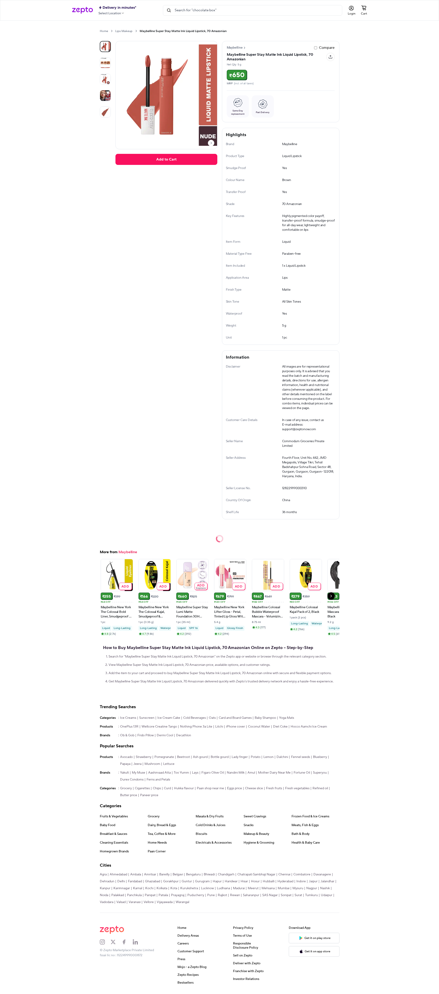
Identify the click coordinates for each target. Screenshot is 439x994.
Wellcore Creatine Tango (159, 727)
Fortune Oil (302, 773)
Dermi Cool (165, 735)
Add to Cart (166, 159)
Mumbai (283, 888)
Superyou (320, 773)
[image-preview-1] (105, 62)
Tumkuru (311, 895)
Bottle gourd (220, 757)
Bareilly (164, 874)
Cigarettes (142, 788)
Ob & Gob (127, 735)
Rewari (235, 895)
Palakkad (117, 895)
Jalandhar (327, 881)
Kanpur (105, 888)
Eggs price (234, 788)
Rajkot (222, 895)
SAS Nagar (270, 895)
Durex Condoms (132, 780)
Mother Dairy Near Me (274, 773)
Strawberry (143, 757)
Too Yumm (181, 773)
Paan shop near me (210, 788)
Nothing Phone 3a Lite (196, 727)
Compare (327, 47)
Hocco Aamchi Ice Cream (309, 727)
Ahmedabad (118, 874)
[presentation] (111, 31)
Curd (167, 788)
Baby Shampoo (265, 718)
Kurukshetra (189, 888)
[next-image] (211, 143)
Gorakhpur (171, 881)
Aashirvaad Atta (159, 773)
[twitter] (116, 941)
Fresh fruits (274, 788)
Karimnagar (121, 888)
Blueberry (320, 757)
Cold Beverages (194, 718)
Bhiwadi (209, 874)
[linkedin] (138, 941)
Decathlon (183, 735)
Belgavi (178, 874)
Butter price (128, 795)
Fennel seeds (300, 757)
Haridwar (231, 881)
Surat (298, 895)
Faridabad (135, 881)
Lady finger (240, 757)
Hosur (255, 881)
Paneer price (149, 795)
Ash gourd (200, 757)
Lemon (268, 757)
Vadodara (106, 902)
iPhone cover (235, 727)
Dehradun (107, 881)
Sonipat (286, 895)
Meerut (253, 888)
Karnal (137, 888)
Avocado (126, 757)
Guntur (187, 881)
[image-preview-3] (105, 95)
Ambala (135, 874)
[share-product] (330, 57)
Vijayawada (165, 902)
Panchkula (134, 895)
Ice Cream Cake (168, 718)
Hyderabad (285, 881)
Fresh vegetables (297, 788)
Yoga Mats (286, 718)
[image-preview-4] (105, 111)
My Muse (138, 773)
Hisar (244, 881)
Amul (251, 773)
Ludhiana (223, 888)
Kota (173, 888)
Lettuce (168, 764)
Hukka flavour (184, 788)
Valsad (121, 902)
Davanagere (322, 874)
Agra (103, 874)
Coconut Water (259, 727)
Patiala (163, 895)
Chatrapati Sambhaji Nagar (256, 874)
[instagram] (105, 941)
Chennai (284, 874)
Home (104, 31)
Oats (212, 718)
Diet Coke (280, 727)
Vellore (149, 902)
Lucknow (207, 888)
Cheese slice (254, 788)
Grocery (126, 788)
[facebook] (127, 941)
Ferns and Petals (158, 780)
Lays (195, 773)
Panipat (150, 895)
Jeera (137, 764)
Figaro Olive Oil (212, 773)
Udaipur (326, 895)
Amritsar (150, 874)
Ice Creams (128, 718)
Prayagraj (177, 895)
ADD (125, 586)
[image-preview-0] (105, 46)
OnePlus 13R (129, 727)
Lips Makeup (124, 31)
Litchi (219, 727)
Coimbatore (301, 874)
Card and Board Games (235, 718)
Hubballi (268, 881)
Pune (211, 895)
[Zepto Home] (82, 10)
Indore (301, 881)
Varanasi (135, 902)
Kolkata (161, 888)
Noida (104, 895)
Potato (255, 757)
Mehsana (268, 888)
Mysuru (297, 888)
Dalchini (282, 757)
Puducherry (195, 895)
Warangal (182, 902)
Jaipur (313, 881)
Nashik (325, 888)
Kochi (149, 888)
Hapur (217, 881)
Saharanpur (251, 895)
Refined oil (320, 788)
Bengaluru (193, 874)
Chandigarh (226, 874)
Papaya (125, 764)
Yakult (124, 773)
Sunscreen (146, 718)
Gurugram (202, 881)
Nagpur (311, 888)
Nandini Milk (236, 773)
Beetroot (183, 757)
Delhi (121, 881)
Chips (157, 788)
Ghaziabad (152, 881)
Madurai (239, 888)
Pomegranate (164, 757)
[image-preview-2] (105, 79)
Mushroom (152, 764)
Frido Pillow (145, 735)
